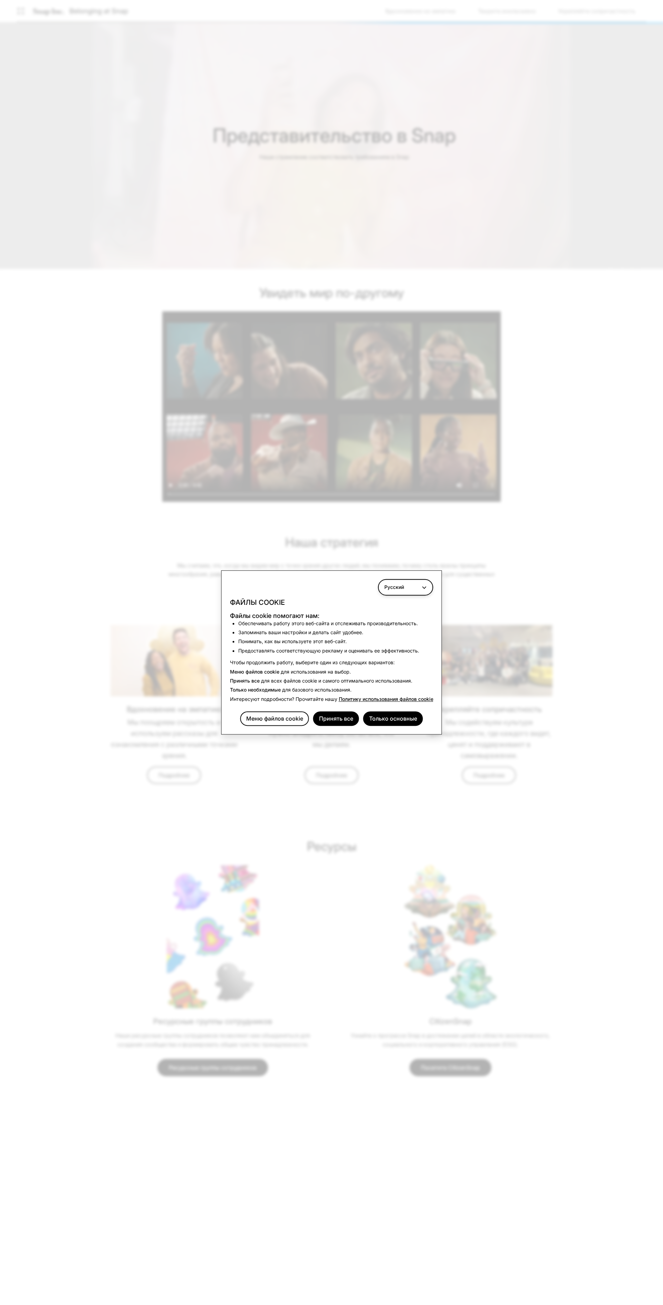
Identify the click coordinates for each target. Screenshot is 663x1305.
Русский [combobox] (394, 587)
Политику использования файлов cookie (386, 699)
